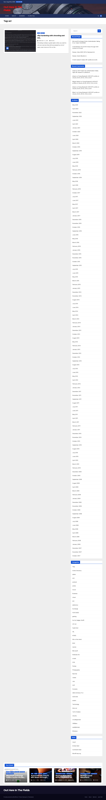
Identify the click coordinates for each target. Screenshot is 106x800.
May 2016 (75, 238)
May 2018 (75, 181)
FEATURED (75, 612)
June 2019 (75, 162)
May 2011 (75, 414)
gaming (74, 616)
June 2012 (75, 372)
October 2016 (76, 227)
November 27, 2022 (62, 780)
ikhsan (52, 40)
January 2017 (76, 215)
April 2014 (75, 315)
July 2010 (75, 452)
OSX (73, 662)
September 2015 (77, 265)
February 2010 (76, 468)
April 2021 (75, 124)
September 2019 (77, 150)
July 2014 (75, 303)
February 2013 (76, 345)
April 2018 (75, 185)
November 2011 (76, 395)
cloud (73, 597)
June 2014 (75, 307)
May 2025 (75, 105)
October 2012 (76, 357)
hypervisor (75, 628)
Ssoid (73, 70)
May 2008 (75, 529)
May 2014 (75, 311)
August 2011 (75, 403)
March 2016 (75, 242)
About (14, 16)
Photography (76, 670)
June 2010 (75, 456)
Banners (22, 16)
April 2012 (75, 380)
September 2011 (76, 399)
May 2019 (75, 166)
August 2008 (76, 517)
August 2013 (75, 338)
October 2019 (76, 147)
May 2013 (75, 342)
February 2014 (76, 322)
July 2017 (75, 196)
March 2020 (75, 143)
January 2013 (76, 349)
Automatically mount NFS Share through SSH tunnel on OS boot (40, 777)
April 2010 (75, 460)
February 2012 (76, 384)
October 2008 (76, 510)
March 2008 (75, 536)
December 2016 (76, 219)
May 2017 (75, 204)
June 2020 (75, 135)
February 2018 (76, 189)
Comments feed (76, 749)
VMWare (74, 723)
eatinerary (75, 605)
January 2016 (76, 250)
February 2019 (76, 170)
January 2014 (76, 326)
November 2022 (76, 112)
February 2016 (76, 246)
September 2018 (77, 177)
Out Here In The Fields (17, 790)
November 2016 (76, 223)
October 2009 (76, 475)
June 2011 (75, 410)
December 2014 (76, 292)
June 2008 (75, 525)
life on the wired (76, 639)
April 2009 (75, 487)
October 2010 (76, 441)
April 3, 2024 (36, 780)
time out (74, 708)
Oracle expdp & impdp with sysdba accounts (84, 59)
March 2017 (75, 212)
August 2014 (75, 300)
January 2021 (76, 128)
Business (74, 593)
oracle (74, 658)
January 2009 (76, 498)
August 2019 (75, 154)
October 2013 (76, 334)
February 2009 (76, 494)
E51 (73, 601)
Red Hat (74, 673)
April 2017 (75, 208)
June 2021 (75, 120)
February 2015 (76, 284)
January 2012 (76, 387)
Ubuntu (42, 33)
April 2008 (75, 533)
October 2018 (76, 173)
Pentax (74, 666)
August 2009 (76, 483)
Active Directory (76, 570)
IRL (73, 631)
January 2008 (76, 544)
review (74, 677)
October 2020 (76, 131)
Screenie (74, 689)
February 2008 (76, 540)
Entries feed (75, 746)
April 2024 (75, 108)
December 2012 (76, 353)
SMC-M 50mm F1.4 (77, 693)
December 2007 (76, 548)
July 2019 (75, 158)
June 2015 (75, 273)
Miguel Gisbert (76, 81)
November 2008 (77, 506)
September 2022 (77, 116)
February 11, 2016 (43, 40)
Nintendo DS (76, 654)
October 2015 (76, 261)
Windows (74, 731)
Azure (74, 589)
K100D (74, 635)
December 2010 (76, 433)
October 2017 (76, 193)
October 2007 (76, 556)
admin (74, 574)
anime (74, 586)
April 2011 (75, 418)
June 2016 (75, 235)
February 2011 (76, 426)
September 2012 (77, 361)
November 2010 (76, 437)
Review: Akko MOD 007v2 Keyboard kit (83, 52)
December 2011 (76, 391)
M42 (73, 643)
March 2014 (75, 319)
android (74, 582)
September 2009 (77, 479)
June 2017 (75, 200)
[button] (98, 16)
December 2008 (76, 502)
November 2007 (77, 552)
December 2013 (76, 330)
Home (7, 16)
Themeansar (31, 797)
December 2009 (76, 471)
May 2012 (75, 376)
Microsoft (75, 651)
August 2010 (75, 449)
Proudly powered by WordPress (11, 797)
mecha (74, 647)
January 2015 (76, 288)
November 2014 (76, 296)
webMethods (76, 727)
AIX (73, 578)
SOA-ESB (75, 696)
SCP (73, 685)
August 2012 (75, 364)
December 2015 (76, 254)
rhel (73, 681)
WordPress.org (76, 753)
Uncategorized (76, 719)
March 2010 (75, 464)
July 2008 (75, 521)
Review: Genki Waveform (79, 56)
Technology (75, 704)
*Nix (39, 33)
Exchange (75, 609)
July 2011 (75, 406)
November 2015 (76, 257)
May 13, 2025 (11, 780)
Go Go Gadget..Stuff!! (78, 620)
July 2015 (75, 269)
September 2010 (77, 445)
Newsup (24, 797)
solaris (74, 700)
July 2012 (75, 368)
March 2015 (75, 280)
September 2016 (77, 231)
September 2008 (77, 513)
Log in (74, 742)
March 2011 (75, 422)
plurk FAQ (31, 16)
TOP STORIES (76, 712)
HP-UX (74, 624)
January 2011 (76, 429)
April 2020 (75, 139)
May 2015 (75, 277)
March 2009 (75, 491)
